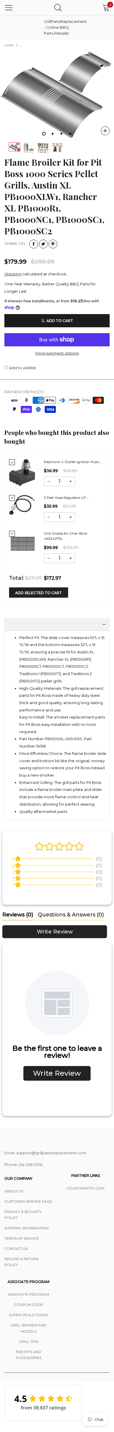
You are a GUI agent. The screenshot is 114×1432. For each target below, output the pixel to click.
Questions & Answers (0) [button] (71, 914)
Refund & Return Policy (21, 1262)
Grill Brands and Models (28, 1328)
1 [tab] (44, 134)
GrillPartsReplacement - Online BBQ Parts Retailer (58, 27)
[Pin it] (53, 244)
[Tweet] (43, 244)
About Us (13, 1191)
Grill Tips (28, 1341)
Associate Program (28, 1294)
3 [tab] (61, 134)
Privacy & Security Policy (23, 1214)
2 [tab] (53, 134)
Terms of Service (21, 1238)
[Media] (105, 130)
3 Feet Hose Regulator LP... (66, 497)
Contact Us (16, 1248)
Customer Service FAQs (28, 1201)
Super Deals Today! (28, 1315)
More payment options (57, 353)
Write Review (55, 931)
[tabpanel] (57, 95)
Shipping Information (26, 1228)
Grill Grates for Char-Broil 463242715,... (65, 536)
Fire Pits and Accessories (28, 1355)
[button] (48, 481)
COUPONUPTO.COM (85, 1188)
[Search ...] (58, 7)
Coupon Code (28, 1304)
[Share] (33, 244)
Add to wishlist (22, 367)
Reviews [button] (17, 914)
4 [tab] (70, 134)
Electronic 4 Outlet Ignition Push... (73, 462)
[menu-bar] (9, 7)
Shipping (12, 274)
